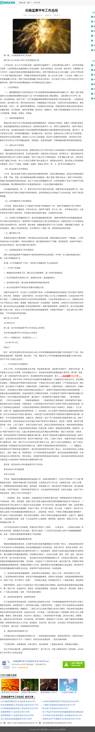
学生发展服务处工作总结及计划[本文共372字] (19, 705)
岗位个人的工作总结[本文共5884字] (21, 723)
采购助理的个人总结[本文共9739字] (15, 712)
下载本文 (56, 15)
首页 (28, 2)
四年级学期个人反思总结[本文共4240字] (17, 715)
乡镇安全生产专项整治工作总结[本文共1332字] (62, 719)
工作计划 (36, 2)
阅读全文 (48, 15)
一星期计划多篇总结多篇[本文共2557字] (59, 705)
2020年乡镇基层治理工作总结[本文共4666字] (61, 701)
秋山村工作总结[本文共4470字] (55, 708)
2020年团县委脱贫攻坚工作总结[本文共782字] (19, 708)
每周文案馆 (44, 729)
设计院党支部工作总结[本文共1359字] (57, 723)
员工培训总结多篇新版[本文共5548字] (16, 719)
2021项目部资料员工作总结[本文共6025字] (18, 701)
